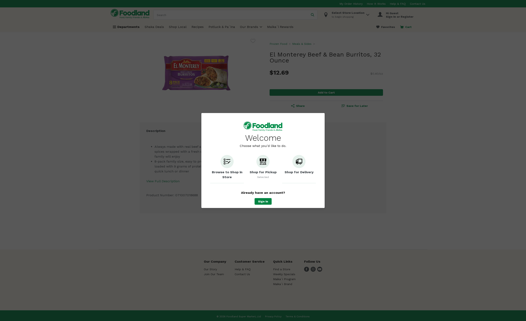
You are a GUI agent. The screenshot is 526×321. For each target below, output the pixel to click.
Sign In (263, 201)
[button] (227, 169)
